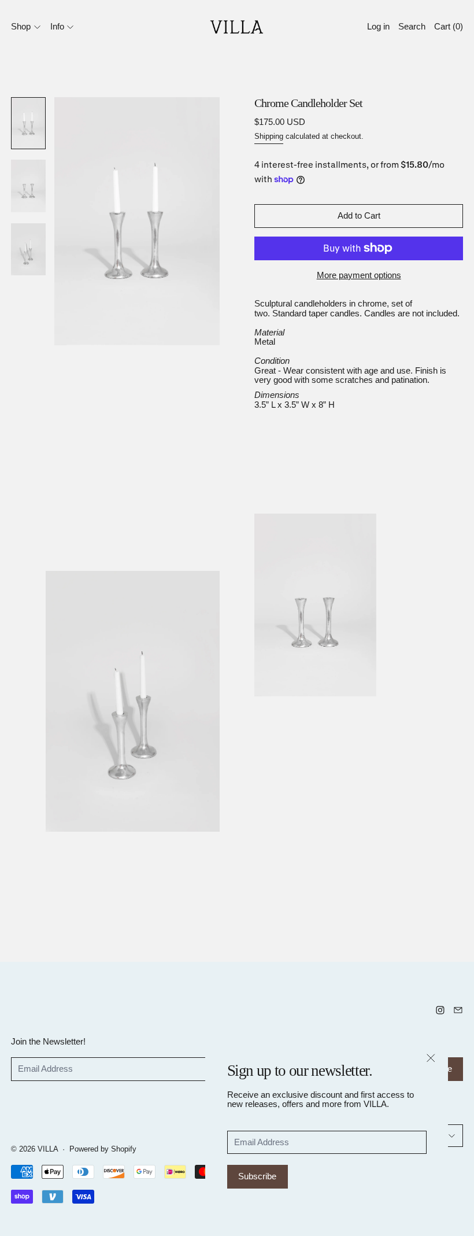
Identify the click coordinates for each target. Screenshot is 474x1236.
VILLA (48, 1149)
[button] (28, 123)
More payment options (359, 275)
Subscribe (257, 1176)
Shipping (268, 136)
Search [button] (411, 26)
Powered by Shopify (102, 1149)
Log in (378, 26)
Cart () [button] (448, 26)
